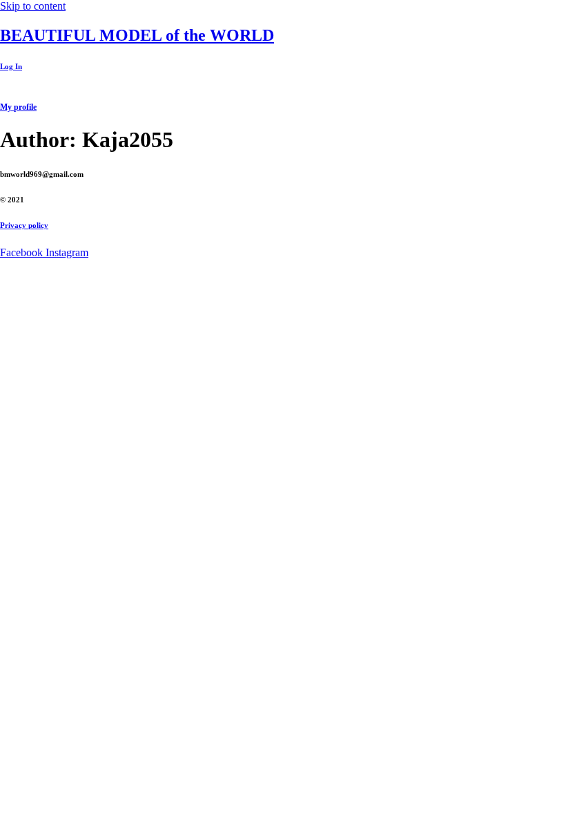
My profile (18, 107)
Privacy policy (24, 225)
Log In (11, 66)
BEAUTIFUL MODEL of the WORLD (137, 35)
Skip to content (33, 6)
